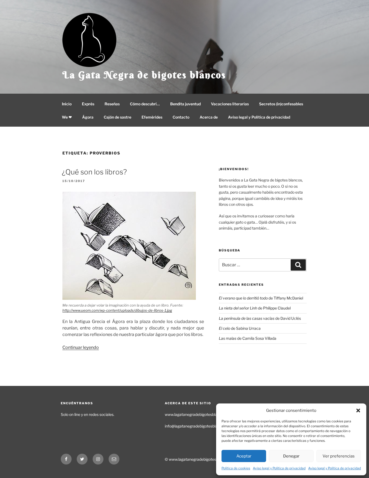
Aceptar (243, 456)
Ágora (87, 117)
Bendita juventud (185, 104)
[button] (358, 410)
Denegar (291, 456)
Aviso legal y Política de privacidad (279, 468)
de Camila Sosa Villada (247, 338)
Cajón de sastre (117, 117)
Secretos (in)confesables (281, 104)
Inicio (67, 104)
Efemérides (152, 117)
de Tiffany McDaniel (261, 298)
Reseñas (112, 104)
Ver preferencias (339, 456)
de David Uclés (260, 318)
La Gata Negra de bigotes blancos (144, 75)
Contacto (181, 117)
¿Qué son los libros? (94, 172)
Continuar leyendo (80, 347)
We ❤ (67, 117)
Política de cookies (236, 468)
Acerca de (209, 117)
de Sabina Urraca (240, 328)
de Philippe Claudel (255, 308)
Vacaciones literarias (230, 104)
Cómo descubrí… (145, 104)
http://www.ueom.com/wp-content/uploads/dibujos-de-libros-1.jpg (117, 310)
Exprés (88, 104)
